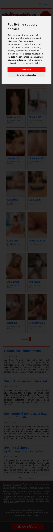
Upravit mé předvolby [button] (26, 75)
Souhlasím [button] (26, 69)
